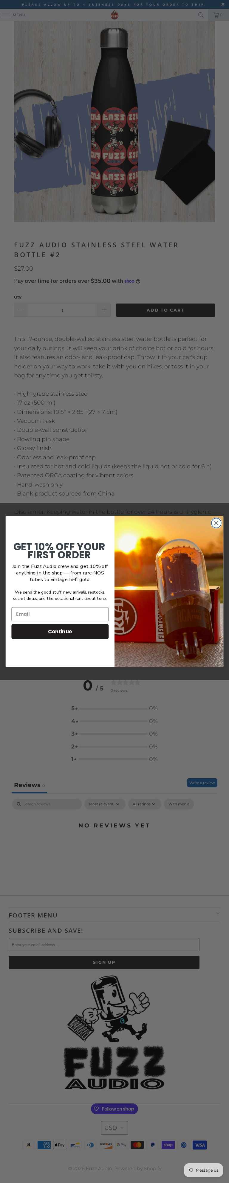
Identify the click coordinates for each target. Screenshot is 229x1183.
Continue (60, 631)
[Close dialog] (216, 523)
